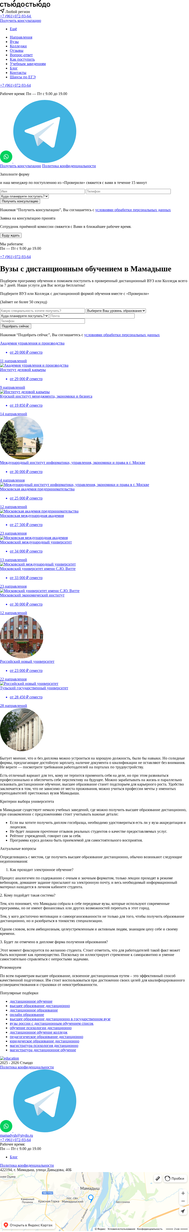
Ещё (13, 29)
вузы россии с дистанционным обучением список (52, 1023)
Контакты (18, 72)
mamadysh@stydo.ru (16, 1135)
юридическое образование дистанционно (44, 1041)
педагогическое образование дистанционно (46, 1037)
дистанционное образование (34, 1010)
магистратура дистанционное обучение (43, 1050)
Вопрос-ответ (21, 55)
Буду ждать (11, 235)
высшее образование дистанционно (40, 1006)
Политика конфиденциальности (69, 166)
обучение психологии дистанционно (41, 1028)
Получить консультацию (20, 20)
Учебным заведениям (28, 64)
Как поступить (22, 59)
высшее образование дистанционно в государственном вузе (60, 1019)
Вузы (14, 42)
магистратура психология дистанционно (44, 1045)
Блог (14, 68)
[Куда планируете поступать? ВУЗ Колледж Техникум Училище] (24, 196)
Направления (21, 37)
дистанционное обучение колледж (38, 1032)
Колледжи (18, 46)
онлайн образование (27, 1014)
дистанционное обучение (31, 1001)
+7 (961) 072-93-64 (15, 85)
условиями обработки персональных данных (133, 210)
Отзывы (16, 50)
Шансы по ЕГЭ (23, 77)
